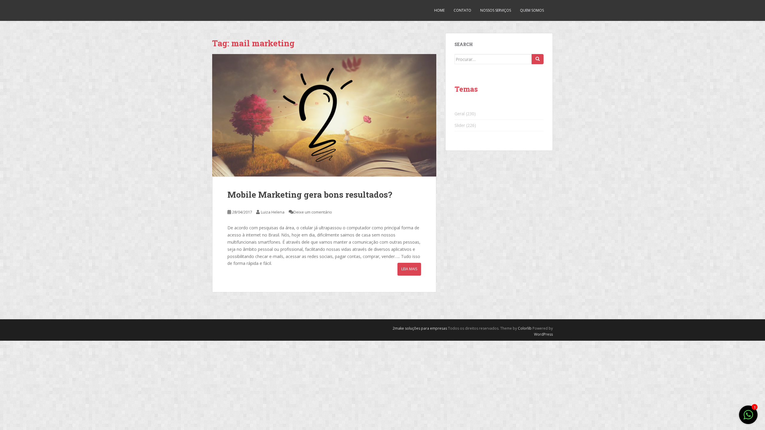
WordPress (543, 334)
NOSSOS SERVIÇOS (495, 10)
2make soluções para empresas (420, 328)
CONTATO (462, 10)
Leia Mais (409, 268)
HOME (439, 10)
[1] (748, 418)
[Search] (538, 59)
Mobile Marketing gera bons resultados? (309, 194)
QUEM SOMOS (532, 10)
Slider (460, 125)
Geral (460, 113)
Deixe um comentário (312, 212)
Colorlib (525, 328)
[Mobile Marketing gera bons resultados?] (324, 115)
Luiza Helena (272, 212)
